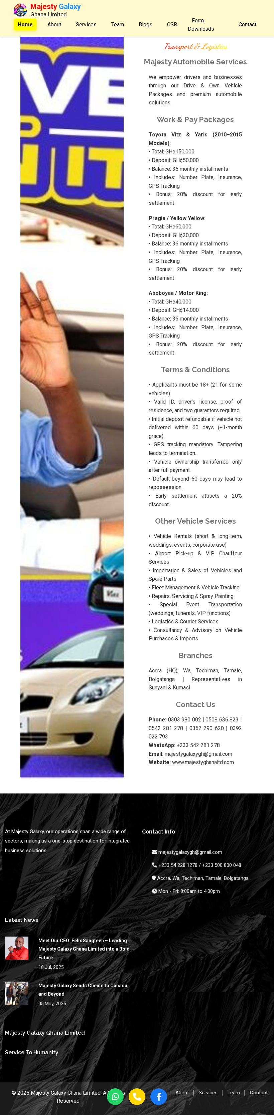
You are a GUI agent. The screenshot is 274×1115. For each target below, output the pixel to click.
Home (25, 24)
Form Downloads (201, 24)
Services (86, 24)
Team (117, 24)
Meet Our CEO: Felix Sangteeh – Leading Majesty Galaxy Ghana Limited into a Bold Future (84, 949)
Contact (247, 24)
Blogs (145, 24)
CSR (172, 24)
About (54, 24)
